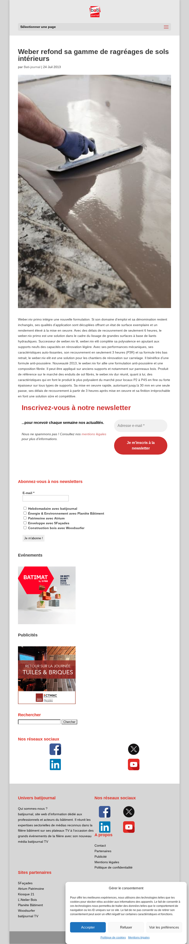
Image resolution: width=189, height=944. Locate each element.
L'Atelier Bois (27, 900)
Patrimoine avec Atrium (46, 518)
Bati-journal (32, 67)
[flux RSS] (55, 749)
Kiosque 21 (26, 894)
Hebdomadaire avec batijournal (52, 508)
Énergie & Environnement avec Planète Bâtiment (65, 513)
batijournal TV (28, 916)
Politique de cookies (113, 937)
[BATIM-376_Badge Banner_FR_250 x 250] (47, 623)
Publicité (100, 856)
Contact (100, 845)
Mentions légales (139, 937)
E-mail (28, 493)
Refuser (126, 927)
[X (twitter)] (133, 749)
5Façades (25, 883)
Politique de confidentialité (113, 867)
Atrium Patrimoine (31, 888)
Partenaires (102, 851)
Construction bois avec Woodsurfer (55, 528)
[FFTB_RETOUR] (47, 703)
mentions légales (94, 434)
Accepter (88, 927)
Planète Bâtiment (30, 905)
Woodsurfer (26, 910)
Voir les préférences (164, 927)
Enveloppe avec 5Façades (48, 523)
